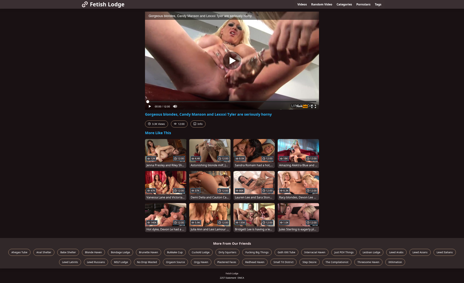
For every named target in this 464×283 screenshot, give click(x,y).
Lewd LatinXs (70, 262)
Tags (378, 4)
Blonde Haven (93, 252)
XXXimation (395, 262)
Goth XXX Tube (286, 252)
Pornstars (363, 4)
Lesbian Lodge (371, 252)
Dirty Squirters (227, 252)
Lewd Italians (445, 252)
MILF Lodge (121, 262)
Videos (302, 4)
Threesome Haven (368, 262)
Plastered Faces (226, 262)
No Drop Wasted (147, 262)
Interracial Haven (314, 252)
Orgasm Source (175, 262)
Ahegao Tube (19, 252)
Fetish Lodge (107, 4)
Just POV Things (344, 252)
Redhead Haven (254, 262)
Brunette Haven (148, 252)
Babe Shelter (68, 252)
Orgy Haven (201, 262)
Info (199, 124)
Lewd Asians (420, 252)
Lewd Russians (96, 262)
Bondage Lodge (120, 252)
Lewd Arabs (396, 252)
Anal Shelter (43, 252)
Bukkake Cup (175, 252)
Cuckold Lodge (201, 252)
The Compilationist (337, 262)
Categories (344, 4)
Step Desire (309, 262)
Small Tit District (283, 262)
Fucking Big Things (257, 252)
